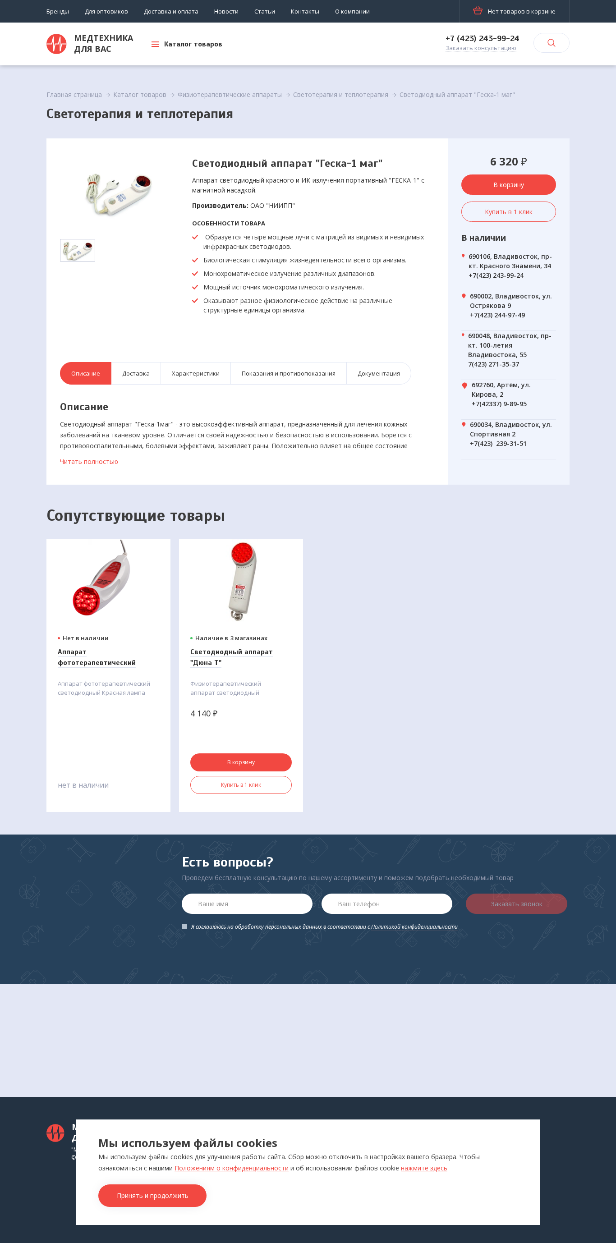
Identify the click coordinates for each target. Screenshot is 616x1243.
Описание (85, 373)
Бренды (57, 11)
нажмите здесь (424, 1168)
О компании (352, 11)
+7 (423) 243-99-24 (482, 38)
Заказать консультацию (481, 48)
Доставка (136, 373)
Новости (226, 11)
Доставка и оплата (171, 11)
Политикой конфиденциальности (414, 927)
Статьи (264, 11)
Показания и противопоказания (289, 373)
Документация (379, 373)
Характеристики (196, 373)
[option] (118, 192)
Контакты (305, 11)
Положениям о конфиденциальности (232, 1168)
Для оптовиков (106, 11)
